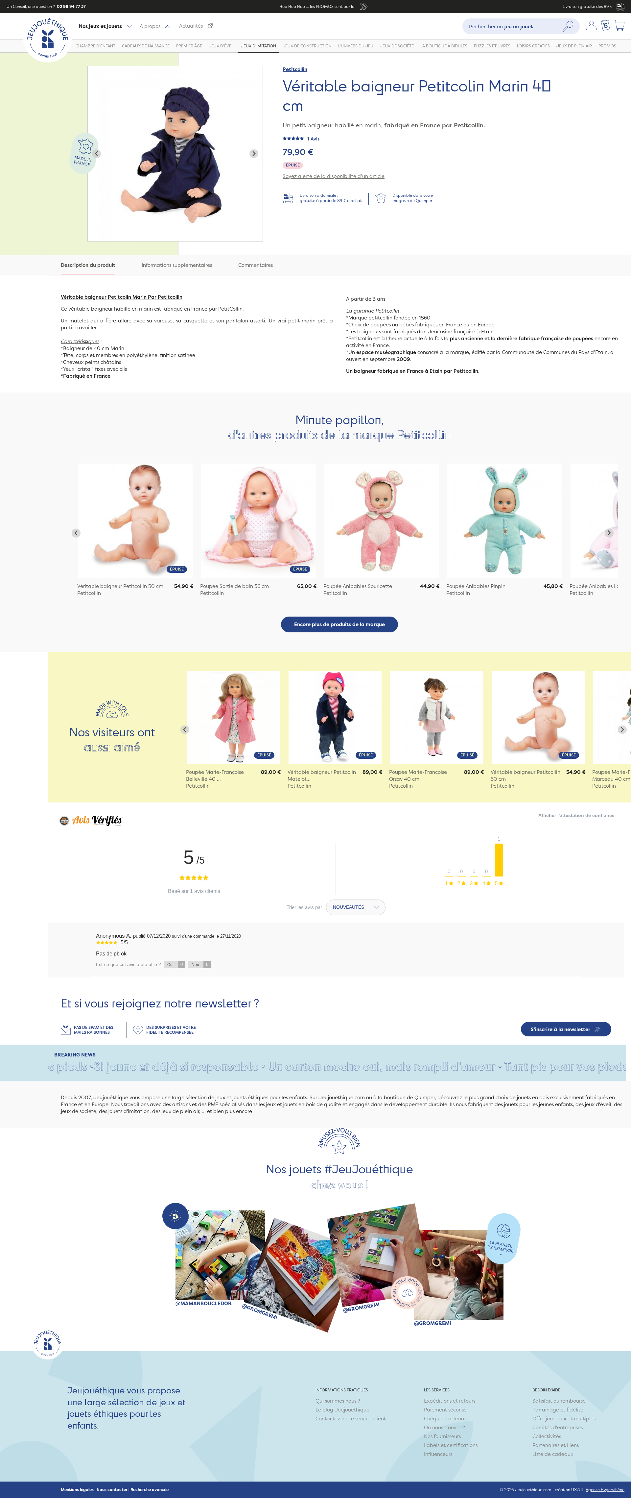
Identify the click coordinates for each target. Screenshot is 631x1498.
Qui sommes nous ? (338, 1400)
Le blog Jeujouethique (342, 1409)
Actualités (191, 25)
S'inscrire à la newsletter (560, 1029)
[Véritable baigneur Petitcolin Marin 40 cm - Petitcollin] (135, 521)
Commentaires (255, 265)
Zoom (95, 69)
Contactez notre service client (351, 1418)
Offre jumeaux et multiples (564, 1418)
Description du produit (88, 265)
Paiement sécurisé (445, 1409)
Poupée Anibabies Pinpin (475, 586)
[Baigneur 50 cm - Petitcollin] (538, 717)
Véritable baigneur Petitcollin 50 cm (120, 586)
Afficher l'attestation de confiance (576, 815)
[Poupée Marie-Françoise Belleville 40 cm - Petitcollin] (233, 717)
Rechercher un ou (501, 26)
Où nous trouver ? (444, 1427)
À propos (150, 26)
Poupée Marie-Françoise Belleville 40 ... (215, 775)
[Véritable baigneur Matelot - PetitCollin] (335, 717)
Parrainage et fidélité (557, 1409)
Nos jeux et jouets (100, 26)
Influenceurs (438, 1454)
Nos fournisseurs (442, 1436)
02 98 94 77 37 (71, 6)
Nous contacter (112, 1489)
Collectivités (546, 1436)
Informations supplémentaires (177, 265)
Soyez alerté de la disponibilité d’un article (334, 176)
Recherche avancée (149, 1489)
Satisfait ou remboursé (559, 1400)
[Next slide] (253, 153)
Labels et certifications (451, 1445)
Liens (573, 1445)
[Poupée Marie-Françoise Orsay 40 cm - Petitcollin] (436, 717)
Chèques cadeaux (445, 1418)
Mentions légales (77, 1489)
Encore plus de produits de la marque (339, 624)
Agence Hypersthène (605, 1489)
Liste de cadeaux (552, 1454)
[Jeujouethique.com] (47, 60)
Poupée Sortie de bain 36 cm (234, 586)
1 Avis (313, 139)
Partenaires (545, 1445)
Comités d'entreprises (557, 1427)
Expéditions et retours (449, 1400)
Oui (175, 964)
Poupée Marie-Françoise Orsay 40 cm (418, 775)
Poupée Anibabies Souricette (357, 586)
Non (200, 964)
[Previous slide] (96, 153)
